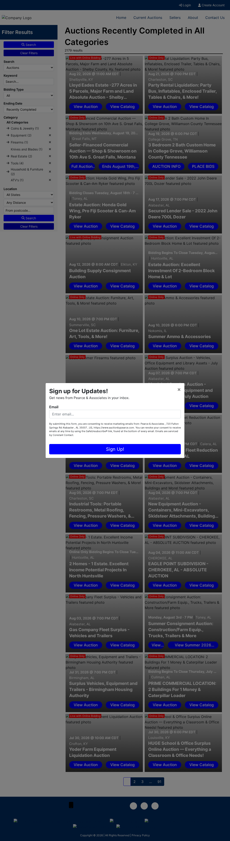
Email (53, 407)
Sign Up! (115, 449)
